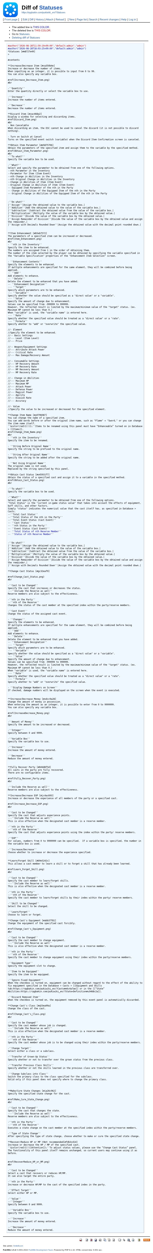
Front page (11, 19)
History (40, 19)
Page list (82, 19)
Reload (60, 19)
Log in (132, 19)
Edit (25, 19)
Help (124, 19)
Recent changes (109, 19)
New (71, 19)
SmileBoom (18, 1246)
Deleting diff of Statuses (26, 37)
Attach (49, 19)
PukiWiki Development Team (41, 1250)
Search (93, 19)
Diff (31, 19)
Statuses (51, 7)
